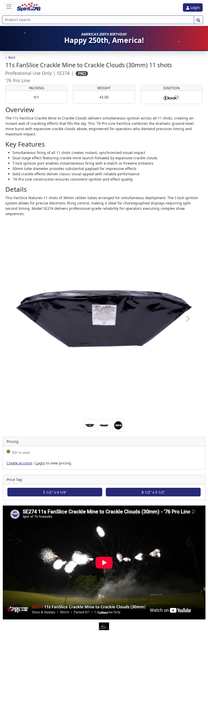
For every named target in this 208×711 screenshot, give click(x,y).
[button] (188, 318)
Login (194, 7)
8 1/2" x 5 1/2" (153, 492)
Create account (19, 463)
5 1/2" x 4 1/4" (55, 492)
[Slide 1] (104, 613)
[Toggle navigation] (9, 6)
